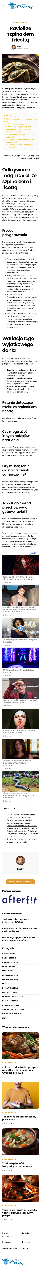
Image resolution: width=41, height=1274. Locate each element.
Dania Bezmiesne (20, 22)
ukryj (17, 116)
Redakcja (26, 1242)
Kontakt (25, 1233)
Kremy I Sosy (7, 971)
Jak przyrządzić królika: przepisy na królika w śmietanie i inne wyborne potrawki (20, 1070)
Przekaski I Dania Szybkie (12, 996)
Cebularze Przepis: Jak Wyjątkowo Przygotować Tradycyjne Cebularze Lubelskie (22, 834)
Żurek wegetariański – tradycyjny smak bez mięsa (17, 1165)
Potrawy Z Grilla (9, 992)
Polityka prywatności (7, 1234)
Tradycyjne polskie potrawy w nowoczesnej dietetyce (15, 920)
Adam (19, 46)
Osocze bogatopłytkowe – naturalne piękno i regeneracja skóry (18, 939)
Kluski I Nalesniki (9, 966)
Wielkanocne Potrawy (11, 1014)
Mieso (4, 984)
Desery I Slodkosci (10, 962)
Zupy (4, 1018)
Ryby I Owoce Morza (10, 1005)
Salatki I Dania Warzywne (13, 1009)
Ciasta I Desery (8, 954)
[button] (3, 5)
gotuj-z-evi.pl (33, 158)
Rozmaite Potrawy (10, 1001)
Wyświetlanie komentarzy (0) (20, 882)
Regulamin (6, 1242)
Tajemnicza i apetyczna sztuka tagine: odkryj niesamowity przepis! (19, 1212)
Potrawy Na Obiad (10, 988)
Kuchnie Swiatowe (10, 975)
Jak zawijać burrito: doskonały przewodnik (19, 1118)
